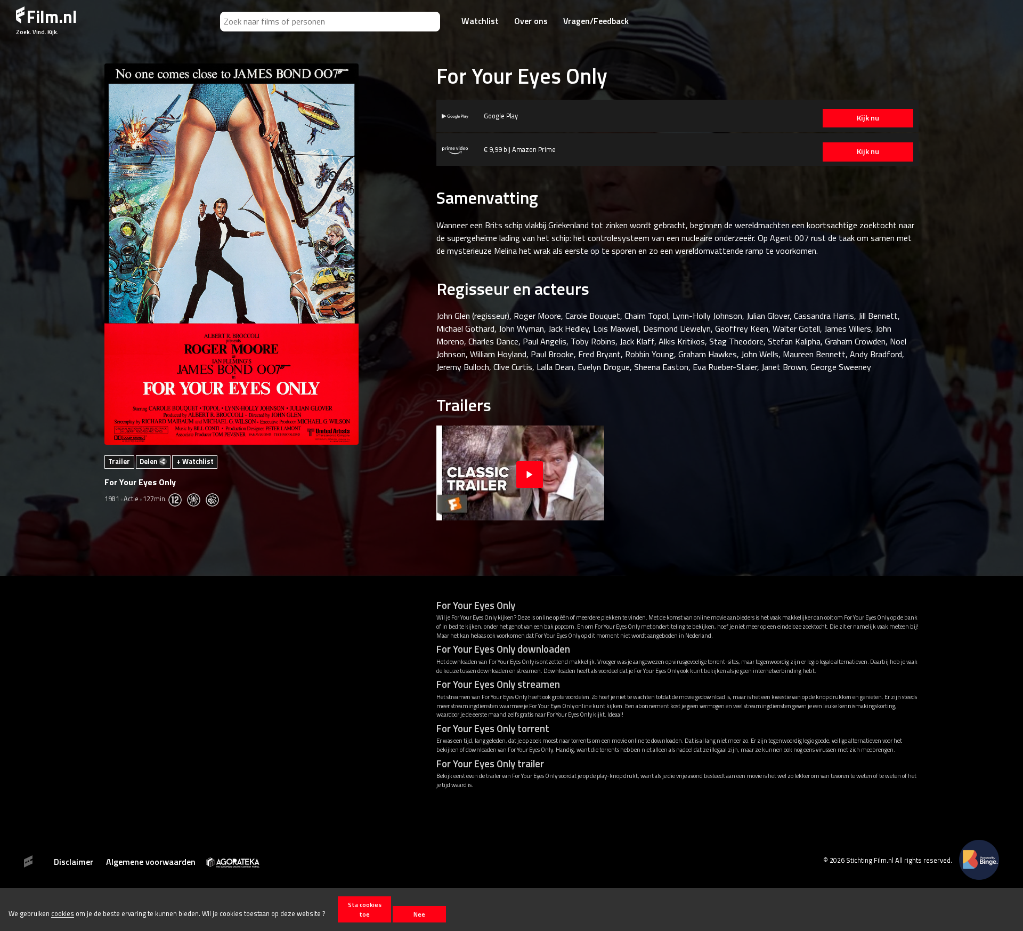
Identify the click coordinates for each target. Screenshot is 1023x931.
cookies (62, 914)
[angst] (196, 498)
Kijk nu (868, 118)
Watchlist (480, 20)
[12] (177, 498)
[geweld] (215, 498)
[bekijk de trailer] (529, 473)
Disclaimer (73, 861)
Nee (419, 914)
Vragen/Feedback (596, 20)
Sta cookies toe (364, 909)
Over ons (531, 20)
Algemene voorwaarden (151, 861)
